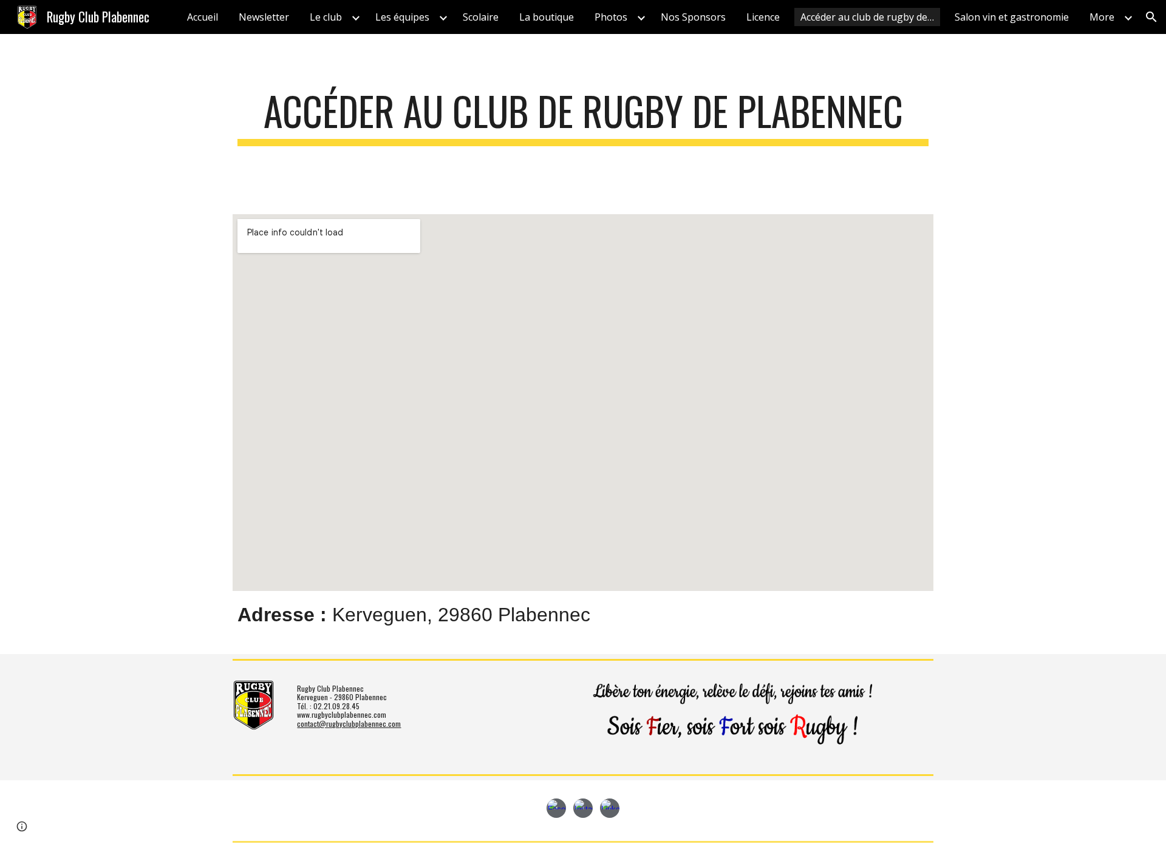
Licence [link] (763, 17)
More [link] (1101, 17)
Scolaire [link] (481, 17)
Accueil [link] (202, 17)
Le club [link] (326, 17)
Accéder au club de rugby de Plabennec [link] (870, 17)
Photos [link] (611, 17)
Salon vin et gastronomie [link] (1012, 17)
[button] (1151, 17)
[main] (583, 117)
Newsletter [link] (264, 17)
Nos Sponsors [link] (693, 17)
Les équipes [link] (402, 17)
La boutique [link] (546, 17)
